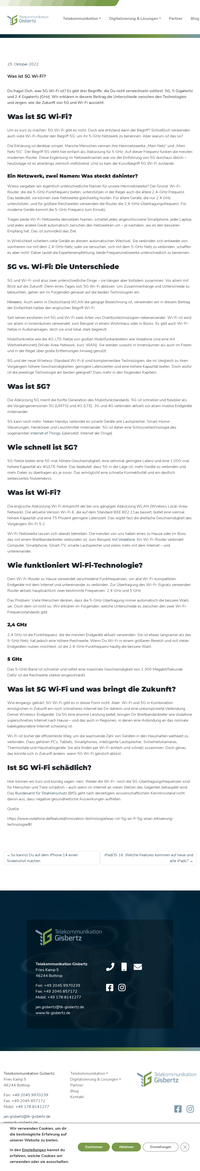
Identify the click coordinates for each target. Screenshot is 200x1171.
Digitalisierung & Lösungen (133, 18)
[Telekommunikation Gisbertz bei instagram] (122, 988)
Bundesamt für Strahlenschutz (41, 793)
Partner (175, 18)
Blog (74, 1091)
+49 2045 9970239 (62, 985)
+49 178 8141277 (64, 997)
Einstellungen (34, 1150)
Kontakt (77, 1097)
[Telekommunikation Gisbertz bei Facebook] (109, 988)
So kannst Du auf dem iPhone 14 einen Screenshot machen (42, 858)
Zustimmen (93, 1147)
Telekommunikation (80, 18)
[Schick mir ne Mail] (138, 967)
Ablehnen (126, 1147)
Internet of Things (45, 433)
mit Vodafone (123, 539)
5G (10, 360)
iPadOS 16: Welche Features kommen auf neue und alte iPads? (148, 858)
